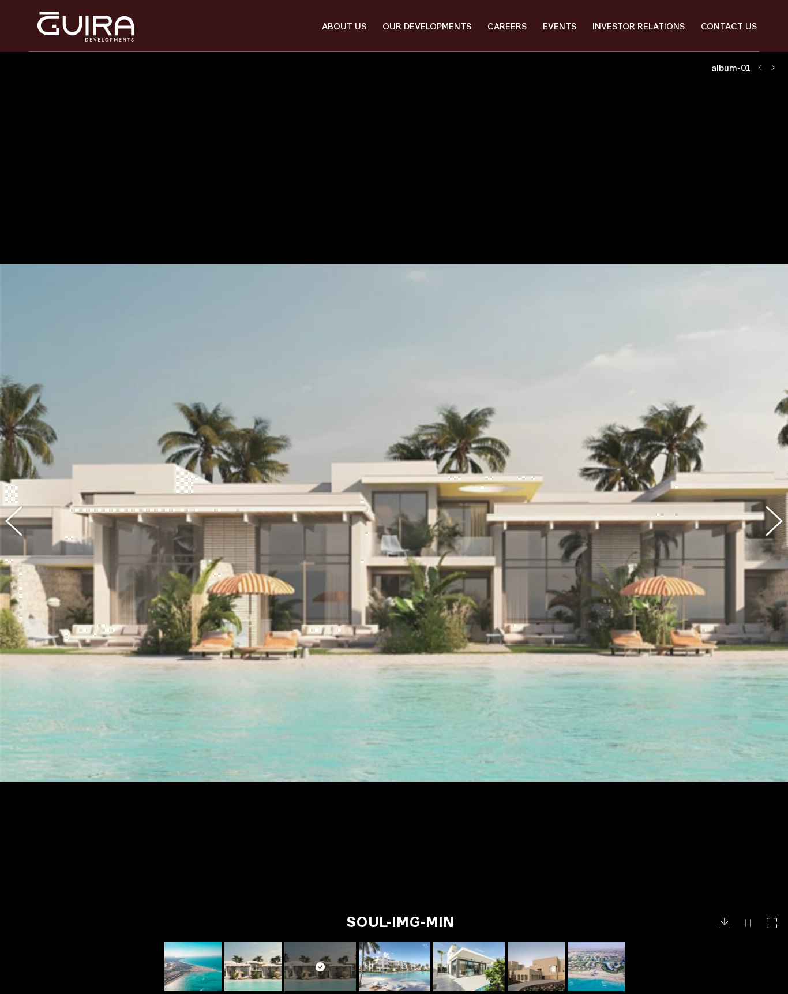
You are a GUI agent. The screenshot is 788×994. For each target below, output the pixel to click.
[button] (20, 523)
